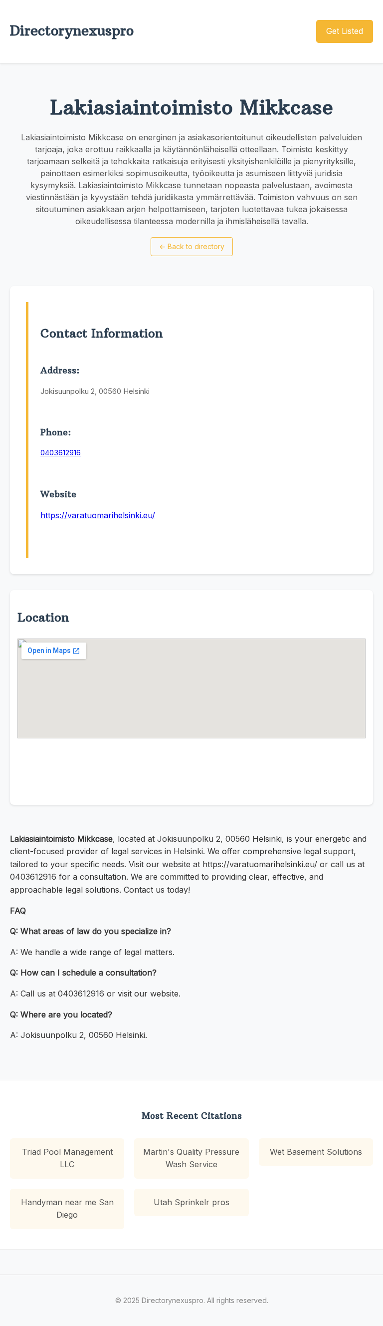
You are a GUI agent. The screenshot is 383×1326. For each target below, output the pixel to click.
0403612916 (60, 452)
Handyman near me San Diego (67, 1208)
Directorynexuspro (72, 30)
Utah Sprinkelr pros (191, 1202)
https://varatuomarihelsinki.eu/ (97, 515)
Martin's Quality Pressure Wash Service (191, 1158)
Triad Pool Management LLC (67, 1158)
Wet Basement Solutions (316, 1152)
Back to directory (191, 246)
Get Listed (344, 31)
